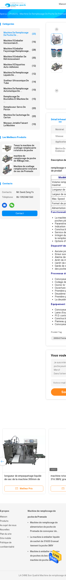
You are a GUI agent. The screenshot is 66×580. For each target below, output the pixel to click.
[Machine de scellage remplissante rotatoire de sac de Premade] (7, 169)
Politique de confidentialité (7, 544)
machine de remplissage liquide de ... (20, 73)
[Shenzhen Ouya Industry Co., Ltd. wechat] (11, 205)
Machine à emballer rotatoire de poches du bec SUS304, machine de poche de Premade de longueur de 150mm (45, 556)
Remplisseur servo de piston (20, 108)
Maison (3, 516)
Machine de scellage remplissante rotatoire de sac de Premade (25, 168)
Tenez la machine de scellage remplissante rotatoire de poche (25, 148)
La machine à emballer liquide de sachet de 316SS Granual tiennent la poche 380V (45, 541)
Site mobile (5, 538)
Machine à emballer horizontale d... (20, 41)
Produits (4, 521)
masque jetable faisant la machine (20, 124)
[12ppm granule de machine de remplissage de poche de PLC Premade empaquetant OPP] (31, 450)
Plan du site (6, 534)
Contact (20, 213)
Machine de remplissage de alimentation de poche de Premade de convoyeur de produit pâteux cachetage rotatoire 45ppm (44, 527)
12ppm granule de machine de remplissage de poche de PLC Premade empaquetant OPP (28, 479)
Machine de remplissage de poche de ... (20, 33)
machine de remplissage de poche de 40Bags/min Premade (25, 158)
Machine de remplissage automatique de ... (20, 89)
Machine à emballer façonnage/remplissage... (20, 49)
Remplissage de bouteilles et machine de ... (20, 99)
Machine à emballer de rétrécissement (20, 57)
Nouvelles (5, 529)
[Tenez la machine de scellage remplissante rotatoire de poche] (7, 148)
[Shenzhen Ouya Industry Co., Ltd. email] (4, 205)
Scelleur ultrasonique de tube (20, 81)
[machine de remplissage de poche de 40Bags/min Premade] (7, 159)
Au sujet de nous (8, 525)
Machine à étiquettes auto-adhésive (20, 65)
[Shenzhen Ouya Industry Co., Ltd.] (13, 4)
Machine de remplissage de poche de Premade (42, 514)
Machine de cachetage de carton (20, 116)
